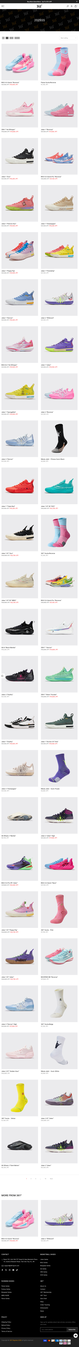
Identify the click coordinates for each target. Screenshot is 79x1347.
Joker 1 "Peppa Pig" (8, 271)
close (2, 1)
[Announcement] (39, 2)
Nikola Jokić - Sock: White (50, 1071)
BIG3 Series (44, 1262)
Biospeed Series (45, 1265)
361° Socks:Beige (47, 1024)
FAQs (42, 1301)
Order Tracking (45, 1305)
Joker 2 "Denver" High (9, 1024)
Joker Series (44, 1259)
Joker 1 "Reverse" (47, 129)
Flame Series (5, 1286)
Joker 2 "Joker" (46, 1165)
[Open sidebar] (2, 676)
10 (45, 1178)
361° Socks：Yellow (8, 1118)
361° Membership (45, 1292)
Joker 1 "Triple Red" (8, 506)
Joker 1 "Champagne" (48, 224)
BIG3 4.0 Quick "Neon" (49, 883)
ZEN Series (43, 1272)
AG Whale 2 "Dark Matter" (10, 1165)
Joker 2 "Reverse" (47, 412)
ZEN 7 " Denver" (46, 647)
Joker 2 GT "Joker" (47, 1118)
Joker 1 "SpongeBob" (8, 412)
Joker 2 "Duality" (7, 694)
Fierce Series (5, 1298)
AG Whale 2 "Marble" (8, 836)
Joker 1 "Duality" (7, 742)
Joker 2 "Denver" (7, 459)
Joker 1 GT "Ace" (7, 553)
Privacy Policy (5, 1328)
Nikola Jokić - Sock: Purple (50, 789)
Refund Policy (5, 1325)
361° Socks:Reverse (48, 553)
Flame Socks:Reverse (48, 82)
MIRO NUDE (5, 1295)
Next (51, 1178)
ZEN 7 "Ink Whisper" (8, 129)
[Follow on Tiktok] (17, 1270)
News (42, 1311)
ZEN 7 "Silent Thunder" (49, 694)
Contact (42, 1289)
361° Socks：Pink (47, 930)
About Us (43, 1286)
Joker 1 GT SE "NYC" (48, 506)
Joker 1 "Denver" (7, 318)
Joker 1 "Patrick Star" (8, 224)
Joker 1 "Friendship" (48, 271)
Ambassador (44, 1308)
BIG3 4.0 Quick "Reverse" (10, 82)
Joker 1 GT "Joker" (7, 977)
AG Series (43, 1269)
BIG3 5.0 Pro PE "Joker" (9, 883)
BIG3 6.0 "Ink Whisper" (9, 365)
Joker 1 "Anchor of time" (49, 742)
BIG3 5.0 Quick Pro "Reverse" (51, 177)
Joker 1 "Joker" (46, 365)
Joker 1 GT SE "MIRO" (8, 600)
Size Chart (43, 1298)
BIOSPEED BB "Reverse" (49, 977)
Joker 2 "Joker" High (48, 836)
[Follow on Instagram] (10, 1270)
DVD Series (43, 1275)
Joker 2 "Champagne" (8, 789)
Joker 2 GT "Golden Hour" (10, 1071)
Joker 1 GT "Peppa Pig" (9, 930)
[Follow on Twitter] (6, 1270)
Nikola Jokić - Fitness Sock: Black (52, 459)
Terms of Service (6, 1331)
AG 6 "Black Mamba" (8, 647)
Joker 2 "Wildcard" (47, 318)
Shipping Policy (6, 1322)
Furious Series (5, 1289)
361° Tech (43, 1295)
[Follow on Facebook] (2, 1270)
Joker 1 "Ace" (6, 177)
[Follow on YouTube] (13, 1270)
